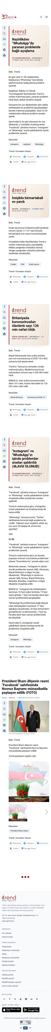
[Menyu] (46, 16)
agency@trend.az (8, 921)
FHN (22, 264)
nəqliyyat (26, 144)
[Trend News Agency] (9, 898)
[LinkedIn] (31, 999)
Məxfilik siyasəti (8, 978)
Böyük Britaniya (17, 397)
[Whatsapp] (4, 999)
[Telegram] (26, 999)
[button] (4, 28)
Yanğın (13, 264)
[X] (15, 999)
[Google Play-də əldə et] (31, 1009)
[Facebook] (9, 999)
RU (30, 1028)
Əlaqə (4, 954)
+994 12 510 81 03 (8, 918)
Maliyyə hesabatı (8, 965)
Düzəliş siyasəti (8, 961)
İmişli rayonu (34, 264)
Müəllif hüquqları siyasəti (11, 982)
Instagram (15, 144)
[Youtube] (20, 999)
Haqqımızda (6, 947)
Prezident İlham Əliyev (19, 831)
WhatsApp (39, 144)
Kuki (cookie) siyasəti (10, 986)
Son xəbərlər (6, 933)
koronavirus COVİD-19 (36, 397)
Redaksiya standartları (10, 958)
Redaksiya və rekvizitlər (11, 950)
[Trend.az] (9, 17)
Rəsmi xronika (7, 937)
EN (21, 1028)
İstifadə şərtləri (7, 975)
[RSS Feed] (37, 999)
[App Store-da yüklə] (11, 1009)
